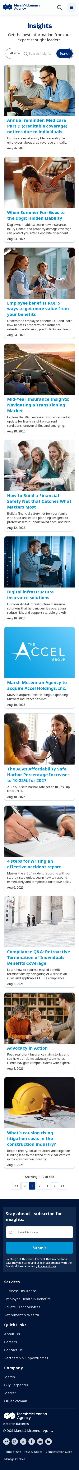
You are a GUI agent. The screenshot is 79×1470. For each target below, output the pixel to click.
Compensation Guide (59, 1452)
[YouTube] (40, 1441)
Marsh (9, 1377)
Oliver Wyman (15, 1401)
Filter (12, 53)
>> (63, 1186)
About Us (12, 1334)
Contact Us (13, 1350)
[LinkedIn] (48, 1441)
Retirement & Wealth (21, 1315)
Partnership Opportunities (26, 1358)
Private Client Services (22, 1307)
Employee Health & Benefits (27, 1299)
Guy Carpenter (16, 1385)
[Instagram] (15, 1442)
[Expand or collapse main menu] (71, 7)
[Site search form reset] (28, 53)
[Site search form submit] (24, 53)
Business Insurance (20, 1291)
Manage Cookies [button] (14, 1459)
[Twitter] (23, 1441)
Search (64, 53)
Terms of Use (12, 1452)
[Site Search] (60, 7)
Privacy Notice (33, 1452)
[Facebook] (31, 1441)
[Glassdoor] (6, 1442)
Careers (10, 1342)
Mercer (10, 1393)
